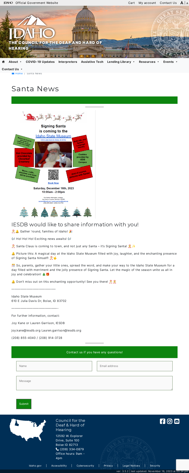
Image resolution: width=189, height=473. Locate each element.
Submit (23, 404)
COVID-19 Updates (40, 62)
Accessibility (59, 465)
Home (19, 73)
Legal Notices (131, 465)
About (13, 62)
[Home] (3, 61)
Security (155, 465)
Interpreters (68, 62)
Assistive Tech (92, 62)
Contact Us (10, 69)
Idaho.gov (35, 465)
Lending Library (119, 62)
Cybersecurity (85, 465)
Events (168, 62)
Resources (147, 62)
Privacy (108, 465)
